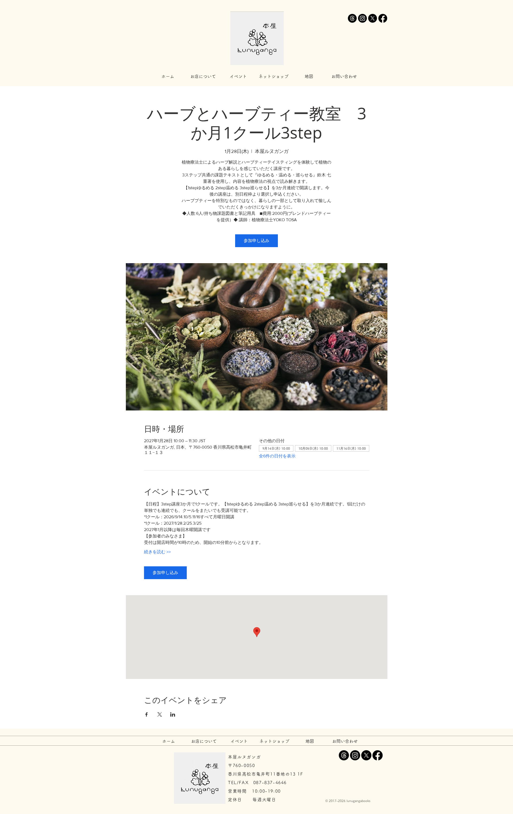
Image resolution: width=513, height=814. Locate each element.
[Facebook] (382, 18)
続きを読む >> (157, 552)
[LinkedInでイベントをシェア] (172, 714)
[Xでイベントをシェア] (159, 714)
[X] (372, 18)
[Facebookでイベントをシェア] (146, 714)
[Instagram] (362, 18)
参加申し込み (256, 240)
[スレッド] (352, 18)
